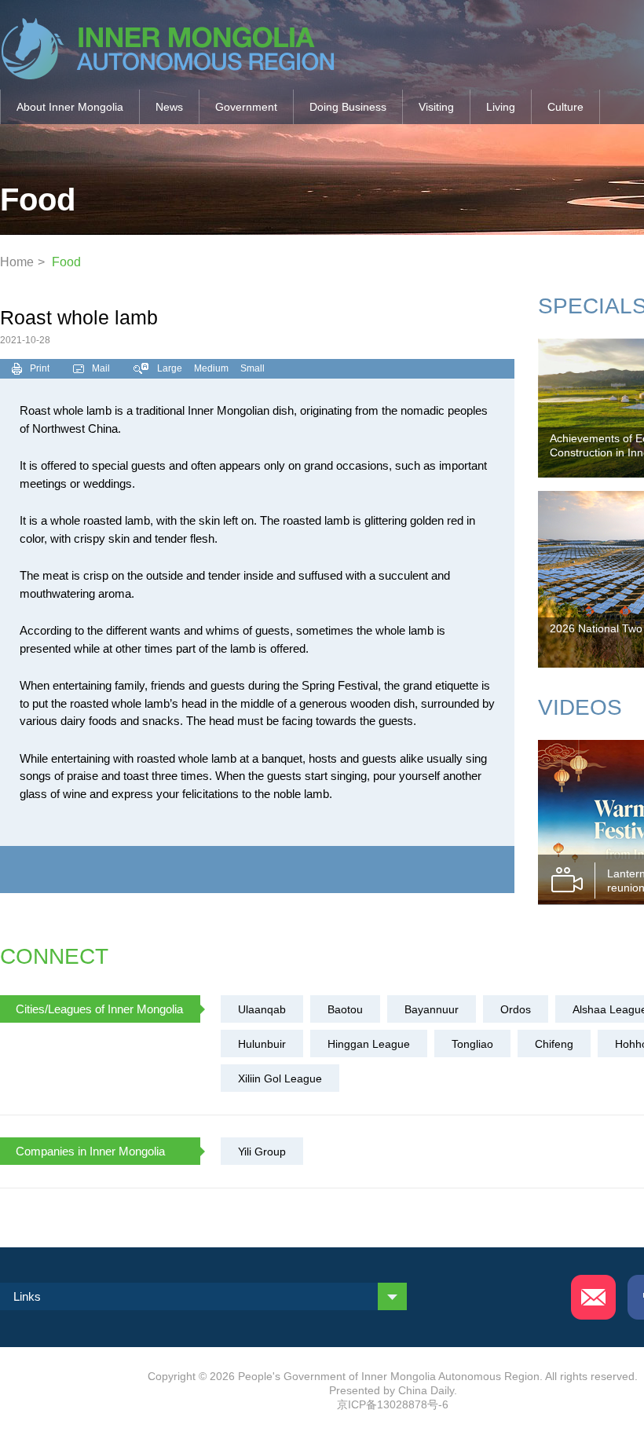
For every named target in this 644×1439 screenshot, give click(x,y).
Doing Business (347, 107)
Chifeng (554, 1044)
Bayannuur (431, 1009)
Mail (101, 368)
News (169, 107)
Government (246, 107)
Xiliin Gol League (280, 1078)
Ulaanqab (262, 1009)
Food (66, 262)
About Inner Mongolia (69, 107)
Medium (211, 368)
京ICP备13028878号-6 (392, 1404)
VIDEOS (580, 707)
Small (252, 368)
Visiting (436, 107)
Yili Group (262, 1151)
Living (500, 107)
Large (169, 368)
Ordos (515, 1009)
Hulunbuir (262, 1044)
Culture (565, 107)
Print (39, 368)
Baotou (345, 1009)
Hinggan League (368, 1044)
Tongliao (472, 1044)
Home (17, 262)
